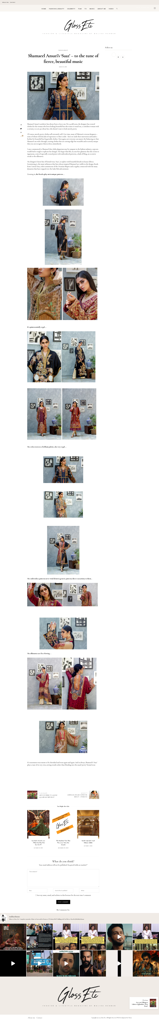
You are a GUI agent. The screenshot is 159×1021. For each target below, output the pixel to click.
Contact (12, 2)
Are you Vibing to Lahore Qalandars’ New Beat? (140, 1004)
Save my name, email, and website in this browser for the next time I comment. (64, 895)
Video (111, 9)
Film (80, 9)
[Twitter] (114, 57)
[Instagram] (118, 57)
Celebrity (71, 9)
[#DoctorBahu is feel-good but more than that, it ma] (66, 937)
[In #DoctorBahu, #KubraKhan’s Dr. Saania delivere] (146, 937)
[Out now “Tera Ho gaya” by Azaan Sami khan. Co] (119, 937)
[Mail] (123, 57)
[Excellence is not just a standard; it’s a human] (40, 963)
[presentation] (31, 829)
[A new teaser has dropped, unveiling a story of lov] (13, 963)
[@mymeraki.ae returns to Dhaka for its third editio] (119, 963)
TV (86, 9)
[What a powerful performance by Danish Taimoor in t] (66, 963)
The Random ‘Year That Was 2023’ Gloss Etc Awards (38, 843)
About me (5, 2)
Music (92, 9)
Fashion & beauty (56, 9)
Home (44, 9)
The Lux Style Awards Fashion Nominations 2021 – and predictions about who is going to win (88, 845)
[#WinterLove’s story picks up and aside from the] (93, 937)
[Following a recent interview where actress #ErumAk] (40, 937)
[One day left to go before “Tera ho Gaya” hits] (146, 963)
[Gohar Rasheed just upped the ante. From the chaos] (93, 963)
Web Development (121, 1018)
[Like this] (21, 136)
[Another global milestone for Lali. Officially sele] (13, 937)
